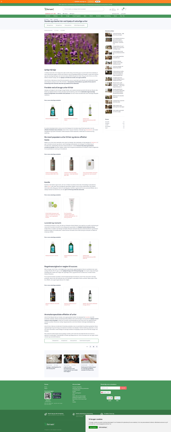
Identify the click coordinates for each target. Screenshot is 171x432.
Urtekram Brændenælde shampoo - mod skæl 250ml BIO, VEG (71, 174)
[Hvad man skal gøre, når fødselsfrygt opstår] (108, 68)
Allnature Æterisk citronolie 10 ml (52, 304)
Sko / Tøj (122, 16)
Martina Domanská (48, 30)
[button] (57, 394)
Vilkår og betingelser (76, 392)
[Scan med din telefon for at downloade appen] (48, 396)
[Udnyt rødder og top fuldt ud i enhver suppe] (108, 112)
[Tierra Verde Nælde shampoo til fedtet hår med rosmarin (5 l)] (90, 163)
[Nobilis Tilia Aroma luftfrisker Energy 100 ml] (90, 294)
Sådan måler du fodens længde (79, 396)
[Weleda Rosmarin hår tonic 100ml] (71, 109)
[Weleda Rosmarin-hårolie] (53, 109)
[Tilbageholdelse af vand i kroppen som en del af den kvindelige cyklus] (108, 48)
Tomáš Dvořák (84, 365)
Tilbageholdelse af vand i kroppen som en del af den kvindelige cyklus (118, 47)
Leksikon (66, 13)
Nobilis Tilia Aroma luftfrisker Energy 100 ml (90, 304)
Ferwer (47, 19)
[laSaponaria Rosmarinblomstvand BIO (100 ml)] (90, 109)
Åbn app (98, 1)
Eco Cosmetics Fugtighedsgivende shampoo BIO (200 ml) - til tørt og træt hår (70, 215)
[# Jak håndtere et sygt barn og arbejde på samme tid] (108, 53)
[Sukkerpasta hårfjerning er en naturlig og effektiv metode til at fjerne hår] (89, 359)
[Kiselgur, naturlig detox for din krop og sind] (54, 359)
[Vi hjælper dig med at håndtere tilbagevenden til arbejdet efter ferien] (108, 79)
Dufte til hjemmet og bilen (79, 25)
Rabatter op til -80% (51, 13)
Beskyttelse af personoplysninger (79, 399)
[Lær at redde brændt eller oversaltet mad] (108, 58)
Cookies (74, 402)
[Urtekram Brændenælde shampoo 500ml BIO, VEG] (53, 163)
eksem (49, 186)
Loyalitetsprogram (76, 389)
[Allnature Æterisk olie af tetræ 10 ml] (71, 294)
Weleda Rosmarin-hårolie (52, 118)
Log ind (123, 388)
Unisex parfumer (68, 25)
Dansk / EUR (106, 392)
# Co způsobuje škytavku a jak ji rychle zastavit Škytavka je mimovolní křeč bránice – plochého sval (118, 41)
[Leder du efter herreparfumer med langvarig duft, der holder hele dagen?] (71, 359)
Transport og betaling (76, 386)
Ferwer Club (116, 13)
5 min (57, 30)
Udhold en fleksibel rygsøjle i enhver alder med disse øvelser (117, 63)
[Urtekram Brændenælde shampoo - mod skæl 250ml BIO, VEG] (71, 163)
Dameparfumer (50, 25)
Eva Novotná (49, 365)
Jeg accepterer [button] (93, 427)
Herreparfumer (59, 25)
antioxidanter (88, 129)
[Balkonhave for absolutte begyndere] (108, 97)
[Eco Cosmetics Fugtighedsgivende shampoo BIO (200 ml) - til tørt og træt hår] (71, 204)
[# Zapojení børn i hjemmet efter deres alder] (108, 102)
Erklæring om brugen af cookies (79, 397)
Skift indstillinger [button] (103, 427)
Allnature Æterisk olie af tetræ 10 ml (70, 304)
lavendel (87, 317)
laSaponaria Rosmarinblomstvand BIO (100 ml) (89, 120)
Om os (45, 386)
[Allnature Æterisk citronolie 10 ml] (53, 294)
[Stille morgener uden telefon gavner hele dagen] (108, 107)
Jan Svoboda (66, 365)
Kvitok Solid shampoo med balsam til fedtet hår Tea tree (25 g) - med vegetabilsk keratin (53, 215)
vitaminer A (94, 142)
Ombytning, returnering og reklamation (80, 388)
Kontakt (124, 13)
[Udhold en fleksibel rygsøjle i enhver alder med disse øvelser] (108, 63)
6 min (56, 365)
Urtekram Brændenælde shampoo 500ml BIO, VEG (52, 173)
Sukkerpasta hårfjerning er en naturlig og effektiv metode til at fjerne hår (88, 368)
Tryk (73, 400)
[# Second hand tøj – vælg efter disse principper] (108, 35)
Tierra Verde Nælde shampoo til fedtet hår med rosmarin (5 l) (90, 174)
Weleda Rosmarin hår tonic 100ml (71, 119)
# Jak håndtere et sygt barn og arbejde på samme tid (118, 53)
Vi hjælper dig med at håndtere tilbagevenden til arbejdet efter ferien (118, 79)
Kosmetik (56, 19)
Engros (72, 13)
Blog (60, 13)
